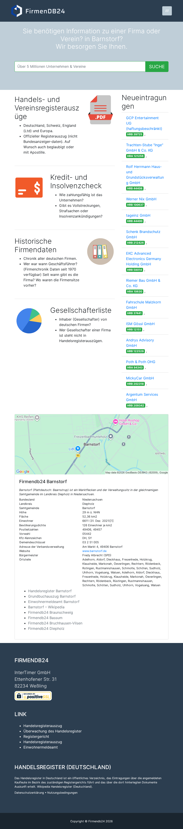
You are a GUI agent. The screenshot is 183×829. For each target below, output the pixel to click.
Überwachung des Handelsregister (52, 731)
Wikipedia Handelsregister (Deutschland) (64, 786)
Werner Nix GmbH (141, 199)
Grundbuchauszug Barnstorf (52, 596)
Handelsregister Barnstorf (50, 591)
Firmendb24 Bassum (45, 617)
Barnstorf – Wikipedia (46, 607)
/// (167, 10)
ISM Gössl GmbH (140, 323)
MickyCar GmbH (140, 378)
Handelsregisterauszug (42, 725)
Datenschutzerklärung (29, 792)
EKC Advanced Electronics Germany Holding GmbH (143, 258)
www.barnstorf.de (94, 551)
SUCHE (157, 66)
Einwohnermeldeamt (40, 747)
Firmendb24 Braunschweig (50, 612)
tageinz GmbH (138, 215)
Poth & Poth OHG (140, 362)
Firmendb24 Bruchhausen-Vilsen (55, 623)
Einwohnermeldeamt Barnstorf (53, 601)
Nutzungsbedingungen (62, 792)
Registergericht (36, 736)
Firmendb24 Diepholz (46, 628)
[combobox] (80, 66)
